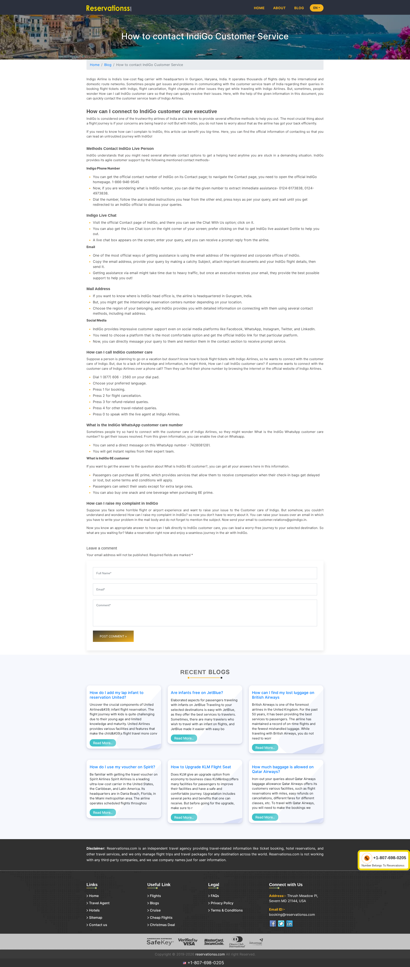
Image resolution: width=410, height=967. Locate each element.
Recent (193, 672)
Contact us (98, 925)
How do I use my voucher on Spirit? (122, 767)
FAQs (215, 896)
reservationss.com (210, 954)
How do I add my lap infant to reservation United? (117, 695)
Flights (155, 896)
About (279, 8)
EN (315, 8)
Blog (299, 8)
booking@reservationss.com (292, 914)
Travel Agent (99, 903)
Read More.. (103, 743)
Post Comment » (113, 636)
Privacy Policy (222, 903)
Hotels (94, 910)
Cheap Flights (161, 917)
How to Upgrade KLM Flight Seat (201, 767)
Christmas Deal (162, 925)
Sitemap (95, 917)
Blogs (154, 903)
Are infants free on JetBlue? (197, 692)
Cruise (155, 910)
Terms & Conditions (227, 910)
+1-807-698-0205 (205, 962)
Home (259, 8)
